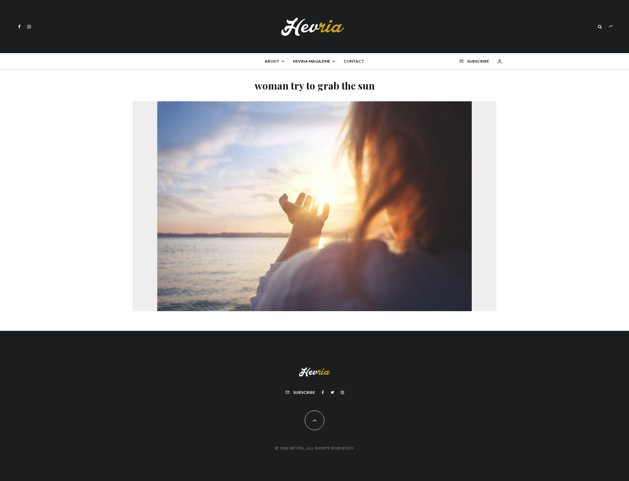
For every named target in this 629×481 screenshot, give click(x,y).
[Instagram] (29, 27)
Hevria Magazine (311, 61)
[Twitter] (332, 392)
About (272, 61)
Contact (354, 61)
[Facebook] (19, 27)
